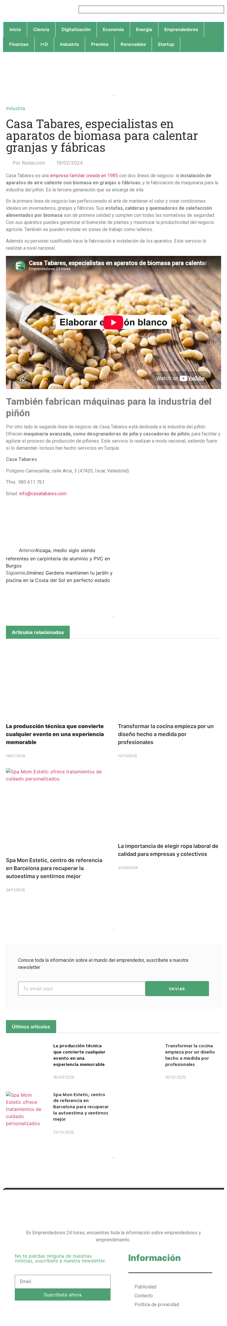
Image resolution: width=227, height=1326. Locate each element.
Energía (144, 29)
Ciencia (41, 29)
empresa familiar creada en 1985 (84, 175)
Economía (113, 29)
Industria (69, 44)
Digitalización (76, 29)
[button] (200, 524)
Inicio (15, 29)
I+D (44, 44)
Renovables (133, 44)
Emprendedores (181, 29)
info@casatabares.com (43, 493)
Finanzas (18, 44)
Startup (166, 44)
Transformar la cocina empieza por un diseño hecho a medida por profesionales (166, 734)
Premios (99, 44)
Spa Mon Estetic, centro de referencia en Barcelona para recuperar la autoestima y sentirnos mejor (54, 868)
